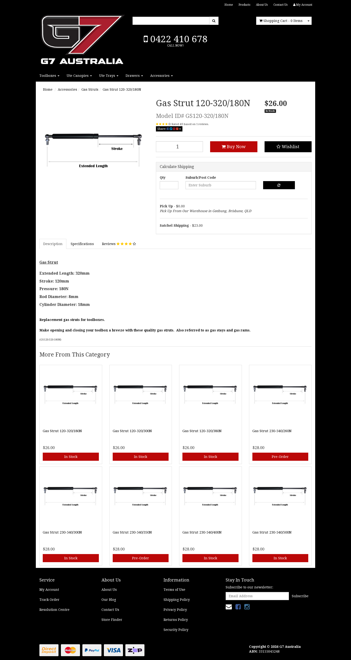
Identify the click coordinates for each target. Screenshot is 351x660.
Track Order (49, 600)
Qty (162, 177)
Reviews (109, 244)
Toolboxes (48, 76)
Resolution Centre (54, 610)
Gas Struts (89, 89)
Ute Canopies (78, 76)
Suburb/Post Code (201, 177)
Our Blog (108, 600)
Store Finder (111, 620)
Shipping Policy (177, 600)
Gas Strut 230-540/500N (272, 532)
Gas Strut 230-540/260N (272, 431)
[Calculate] (279, 185)
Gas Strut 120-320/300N (132, 431)
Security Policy (176, 630)
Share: (162, 129)
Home (228, 4)
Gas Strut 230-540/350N (132, 532)
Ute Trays (107, 76)
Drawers (133, 76)
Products (244, 4)
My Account (49, 590)
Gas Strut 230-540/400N (202, 532)
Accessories (160, 76)
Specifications (82, 244)
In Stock (70, 457)
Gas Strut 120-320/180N (122, 89)
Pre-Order (280, 457)
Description (53, 244)
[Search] (213, 21)
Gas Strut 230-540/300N (62, 532)
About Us (262, 4)
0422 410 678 (177, 39)
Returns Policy (176, 620)
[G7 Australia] (82, 38)
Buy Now (236, 146)
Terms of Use (174, 590)
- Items (283, 21)
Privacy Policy (175, 610)
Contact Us (280, 4)
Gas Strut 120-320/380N (202, 431)
